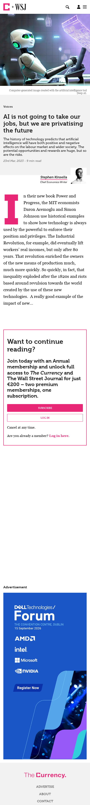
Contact (45, 801)
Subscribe (45, 408)
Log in (45, 417)
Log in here (58, 436)
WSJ (18, 5)
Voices (8, 106)
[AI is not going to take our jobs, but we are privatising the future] (45, 50)
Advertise (45, 787)
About (45, 794)
